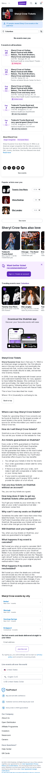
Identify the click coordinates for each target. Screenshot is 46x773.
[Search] (31, 3)
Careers (5, 739)
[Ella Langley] (30, 298)
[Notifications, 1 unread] (41, 3)
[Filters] (41, 31)
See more (22, 221)
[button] (8, 3)
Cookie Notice (13, 765)
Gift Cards (6, 753)
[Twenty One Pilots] (11, 298)
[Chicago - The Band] (30, 243)
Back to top (8, 400)
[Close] (42, 264)
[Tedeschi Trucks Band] (11, 245)
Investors (5, 731)
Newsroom (6, 735)
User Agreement (27, 764)
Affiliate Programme (10, 726)
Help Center (7, 749)
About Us (6, 718)
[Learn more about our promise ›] (9, 690)
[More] (41, 10)
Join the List (22, 649)
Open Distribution (9, 722)
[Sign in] (36, 3)
